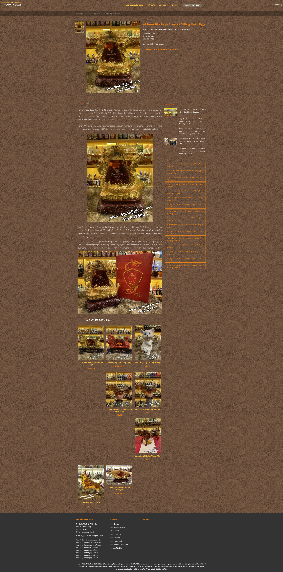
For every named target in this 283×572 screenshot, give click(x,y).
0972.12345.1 (84, 529)
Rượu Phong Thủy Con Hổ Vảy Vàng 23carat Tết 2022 (119, 410)
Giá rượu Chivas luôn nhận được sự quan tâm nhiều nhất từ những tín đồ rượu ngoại (192, 151)
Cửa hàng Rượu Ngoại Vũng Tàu (88, 547)
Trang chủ (81, 14)
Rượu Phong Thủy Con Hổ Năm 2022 (147, 456)
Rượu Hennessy (115, 534)
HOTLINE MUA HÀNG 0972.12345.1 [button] (161, 49)
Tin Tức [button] (175, 5)
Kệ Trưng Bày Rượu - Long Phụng (119, 363)
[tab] (81, 104)
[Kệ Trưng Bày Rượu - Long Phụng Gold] (91, 342)
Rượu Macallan (115, 531)
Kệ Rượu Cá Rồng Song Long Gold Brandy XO (119, 489)
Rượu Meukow (114, 538)
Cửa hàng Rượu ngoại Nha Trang (88, 545)
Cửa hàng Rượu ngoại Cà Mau (87, 553)
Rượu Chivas (114, 524)
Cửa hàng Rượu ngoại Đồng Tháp (88, 542)
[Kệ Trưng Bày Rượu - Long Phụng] (119, 342)
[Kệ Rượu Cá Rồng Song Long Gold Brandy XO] (119, 475)
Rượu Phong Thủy (116, 541)
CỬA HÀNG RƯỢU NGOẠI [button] (134, 5)
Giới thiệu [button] (151, 5)
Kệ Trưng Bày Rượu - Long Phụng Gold (91, 364)
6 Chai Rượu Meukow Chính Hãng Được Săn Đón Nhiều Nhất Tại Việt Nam (192, 141)
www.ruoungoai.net (86, 532)
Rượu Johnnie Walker (117, 527)
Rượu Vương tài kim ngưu (118, 544)
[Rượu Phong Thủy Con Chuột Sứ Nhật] (148, 342)
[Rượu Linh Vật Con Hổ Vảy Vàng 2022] (148, 389)
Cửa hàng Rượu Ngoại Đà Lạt (87, 550)
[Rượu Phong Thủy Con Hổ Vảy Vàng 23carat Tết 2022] (119, 389)
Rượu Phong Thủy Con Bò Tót (91, 503)
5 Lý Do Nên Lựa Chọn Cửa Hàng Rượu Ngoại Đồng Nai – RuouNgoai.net (192, 121)
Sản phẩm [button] (162, 5)
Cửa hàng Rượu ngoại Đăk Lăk (87, 555)
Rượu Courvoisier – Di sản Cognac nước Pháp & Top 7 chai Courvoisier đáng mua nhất (192, 131)
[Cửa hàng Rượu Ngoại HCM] (12, 4)
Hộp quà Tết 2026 (115, 548)
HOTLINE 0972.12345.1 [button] (192, 5)
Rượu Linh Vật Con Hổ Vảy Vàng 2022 (148, 409)
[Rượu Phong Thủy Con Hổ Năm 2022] (148, 435)
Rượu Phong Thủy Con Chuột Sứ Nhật (148, 363)
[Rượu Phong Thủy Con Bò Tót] (91, 482)
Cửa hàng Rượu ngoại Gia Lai (87, 558)
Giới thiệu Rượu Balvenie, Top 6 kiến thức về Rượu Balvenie (192, 110)
